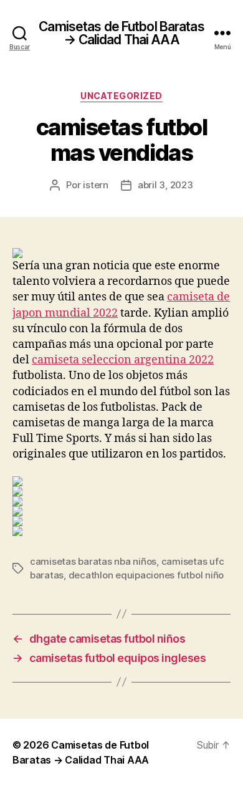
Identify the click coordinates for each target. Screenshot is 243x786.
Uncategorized (121, 95)
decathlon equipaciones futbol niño (146, 575)
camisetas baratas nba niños (93, 561)
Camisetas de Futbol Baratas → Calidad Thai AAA (121, 33)
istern (95, 185)
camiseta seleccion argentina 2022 (123, 360)
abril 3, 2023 (165, 185)
